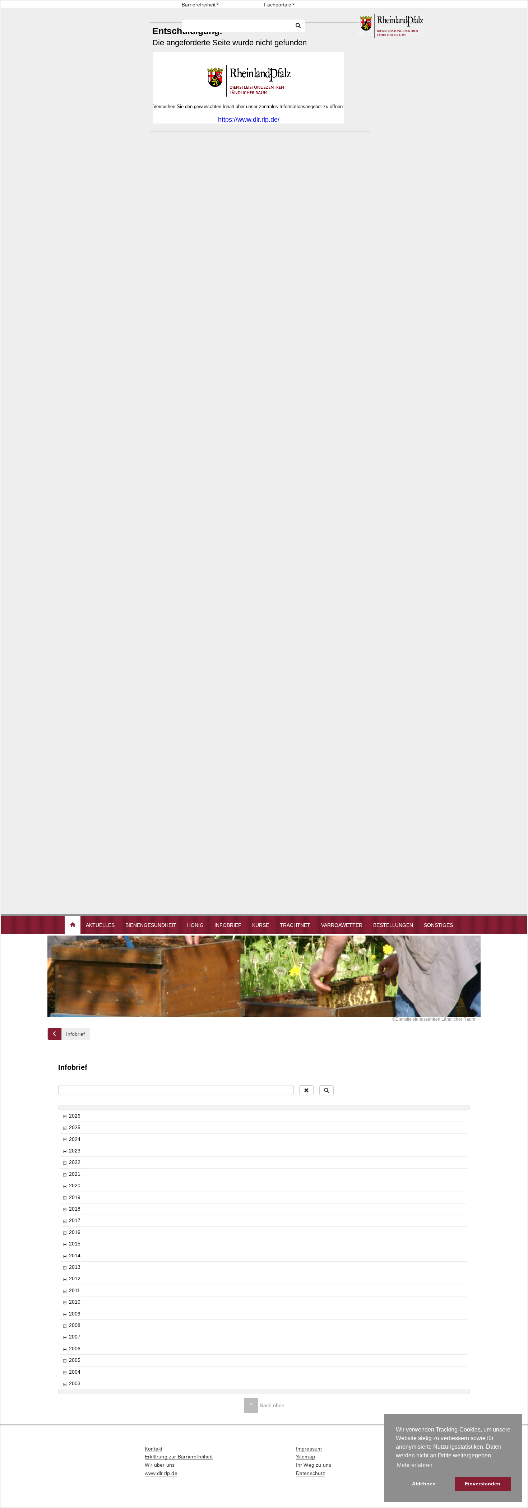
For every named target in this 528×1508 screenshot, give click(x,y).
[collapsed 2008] (64, 1326)
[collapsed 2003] (64, 1384)
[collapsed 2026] (64, 1116)
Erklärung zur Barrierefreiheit (179, 1457)
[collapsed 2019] (64, 1198)
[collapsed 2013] (64, 1268)
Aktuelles (100, 925)
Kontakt (153, 1449)
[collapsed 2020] (64, 1186)
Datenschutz (310, 1473)
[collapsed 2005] (64, 1361)
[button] (72, 925)
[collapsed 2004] (64, 1372)
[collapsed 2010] (64, 1302)
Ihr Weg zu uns (314, 1465)
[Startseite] (417, 26)
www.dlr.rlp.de (161, 1473)
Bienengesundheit (150, 925)
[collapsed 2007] (64, 1337)
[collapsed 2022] (64, 1163)
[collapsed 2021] (64, 1175)
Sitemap (305, 1457)
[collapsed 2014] (64, 1256)
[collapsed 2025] (64, 1128)
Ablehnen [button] (424, 1483)
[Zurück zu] (54, 1034)
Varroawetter (341, 925)
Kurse (260, 925)
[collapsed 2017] (64, 1221)
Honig (195, 925)
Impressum (309, 1449)
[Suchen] (298, 25)
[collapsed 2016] (64, 1233)
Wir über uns (160, 1465)
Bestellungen (393, 925)
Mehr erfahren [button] (414, 1465)
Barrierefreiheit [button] (199, 5)
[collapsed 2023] (64, 1151)
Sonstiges (438, 925)
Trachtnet (295, 925)
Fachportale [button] (277, 5)
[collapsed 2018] (64, 1209)
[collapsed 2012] (64, 1279)
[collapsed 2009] (64, 1314)
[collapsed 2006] (64, 1349)
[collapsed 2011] (64, 1291)
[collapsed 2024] (64, 1140)
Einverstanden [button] (482, 1483)
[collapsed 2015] (64, 1244)
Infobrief (227, 925)
